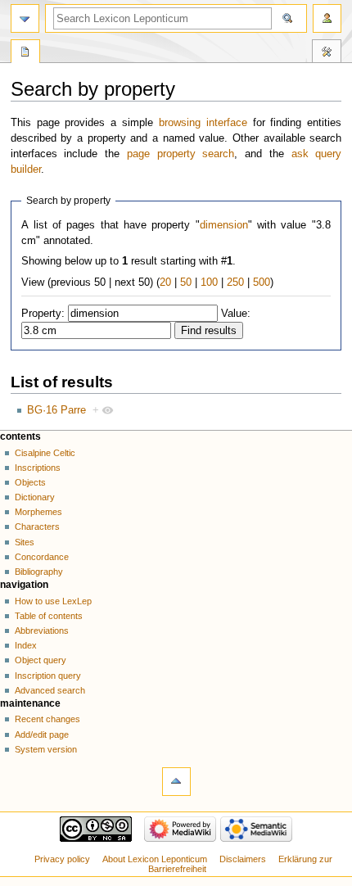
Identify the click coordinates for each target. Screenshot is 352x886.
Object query (40, 660)
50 (186, 282)
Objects (30, 482)
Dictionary (35, 497)
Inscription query (48, 675)
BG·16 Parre (56, 410)
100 (209, 282)
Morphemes (38, 512)
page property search (180, 154)
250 (235, 282)
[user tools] (327, 18)
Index (26, 645)
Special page (25, 53)
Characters (37, 526)
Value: (235, 313)
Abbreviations (42, 630)
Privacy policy (62, 859)
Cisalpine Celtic (45, 453)
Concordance (42, 557)
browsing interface (203, 123)
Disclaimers (242, 859)
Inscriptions (38, 467)
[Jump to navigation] (25, 18)
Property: (43, 313)
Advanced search (50, 690)
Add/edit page (42, 734)
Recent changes (47, 719)
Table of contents (49, 616)
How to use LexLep (53, 601)
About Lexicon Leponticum (154, 859)
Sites (24, 542)
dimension (224, 225)
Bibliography (39, 571)
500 (261, 282)
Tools (327, 53)
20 (165, 282)
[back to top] (176, 781)
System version (46, 749)
